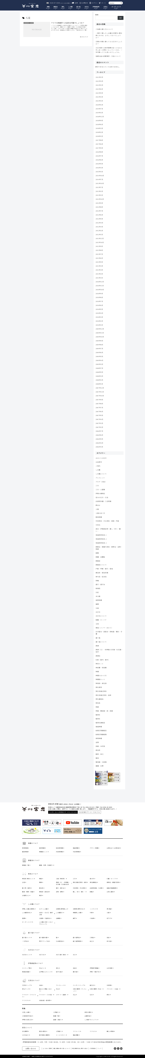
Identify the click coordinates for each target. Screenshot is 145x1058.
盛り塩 (78, 7)
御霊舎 (56, 7)
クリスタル (25, 1000)
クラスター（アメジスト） (29, 996)
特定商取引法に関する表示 (80, 1048)
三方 (74, 878)
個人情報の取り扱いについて (62, 1048)
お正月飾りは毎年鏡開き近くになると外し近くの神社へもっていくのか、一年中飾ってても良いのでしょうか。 (109, 50)
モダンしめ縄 (43, 909)
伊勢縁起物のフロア (35, 963)
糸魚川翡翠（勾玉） (96, 989)
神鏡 (40, 878)
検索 (96, 15)
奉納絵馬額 (25, 972)
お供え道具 (110, 892)
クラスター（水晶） (113, 989)
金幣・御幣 (59, 892)
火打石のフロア (34, 950)
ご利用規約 (92, 1048)
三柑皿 (92, 937)
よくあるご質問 (47, 1048)
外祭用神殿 (76, 852)
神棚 (48, 7)
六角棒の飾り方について (104, 29)
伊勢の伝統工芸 (27, 1019)
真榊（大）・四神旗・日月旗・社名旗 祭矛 (63, 883)
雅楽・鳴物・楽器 (27, 892)
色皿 (108, 937)
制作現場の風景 (44, 1035)
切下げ (109, 918)
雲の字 (92, 878)
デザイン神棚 (94, 848)
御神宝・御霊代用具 (113, 882)
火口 (74, 955)
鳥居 (40, 895)
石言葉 (109, 985)
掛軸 (91, 892)
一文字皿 (25, 941)
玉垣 (23, 882)
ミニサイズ (93, 909)
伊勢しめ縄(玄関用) (28, 909)
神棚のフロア (33, 843)
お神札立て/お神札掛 (113, 848)
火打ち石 (42, 955)
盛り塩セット (26, 937)
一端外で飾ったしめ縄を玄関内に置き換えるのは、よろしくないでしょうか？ (109, 35)
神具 (63, 7)
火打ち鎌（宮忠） (61, 955)
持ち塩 (109, 941)
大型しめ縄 (25, 1012)
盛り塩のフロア (34, 933)
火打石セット (26, 955)
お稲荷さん (25, 895)
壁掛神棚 (25, 852)
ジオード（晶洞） (61, 995)
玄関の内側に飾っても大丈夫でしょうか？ (109, 43)
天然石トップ (26, 985)
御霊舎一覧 (25, 865)
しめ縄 (70, 7)
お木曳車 (109, 968)
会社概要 (25, 1031)
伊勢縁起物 (96, 7)
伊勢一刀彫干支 (95, 972)
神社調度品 (93, 882)
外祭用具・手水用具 (79, 888)
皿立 (91, 941)
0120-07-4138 (53, 803)
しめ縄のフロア (34, 904)
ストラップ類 (26, 968)
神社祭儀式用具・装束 (80, 882)
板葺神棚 (42, 848)
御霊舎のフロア (34, 860)
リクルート (76, 1031)
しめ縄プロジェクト (91, 1019)
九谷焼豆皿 (59, 941)
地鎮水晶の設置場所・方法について (108, 56)
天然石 (105, 7)
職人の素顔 (110, 1031)
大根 (108, 912)
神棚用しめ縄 (77, 912)
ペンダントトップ (78, 985)
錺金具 (41, 888)
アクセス (92, 1031)
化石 (91, 995)
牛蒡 (91, 912)
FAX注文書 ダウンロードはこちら (89, 812)
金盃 (74, 968)
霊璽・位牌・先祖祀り (46, 865)
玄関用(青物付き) (78, 909)
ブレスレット (60, 985)
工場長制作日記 (27, 1016)
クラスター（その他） (46, 995)
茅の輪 (109, 909)
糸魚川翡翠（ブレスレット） (80, 990)
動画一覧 (56, 1016)
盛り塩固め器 (43, 937)
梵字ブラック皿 (44, 941)
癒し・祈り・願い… (79, 892)
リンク (99, 1048)
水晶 (40, 985)
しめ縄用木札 (26, 912)
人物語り (56, 1012)
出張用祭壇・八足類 (96, 888)
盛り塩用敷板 (77, 941)
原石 (108, 995)
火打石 (86, 7)
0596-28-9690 (72, 812)
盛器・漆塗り (57, 1019)
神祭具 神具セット (28, 878)
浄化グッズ (25, 989)
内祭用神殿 (59, 852)
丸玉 (74, 995)
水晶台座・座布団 (44, 1000)
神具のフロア (33, 874)
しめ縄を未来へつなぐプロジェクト (46, 923)
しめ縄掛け (59, 912)
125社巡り (25, 1035)
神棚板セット (43, 852)
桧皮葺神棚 (59, 848)
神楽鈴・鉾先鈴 (44, 892)
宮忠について (27, 1027)
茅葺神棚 (25, 848)
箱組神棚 (75, 848)
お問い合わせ (30, 1048)
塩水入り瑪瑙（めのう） (45, 990)
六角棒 (92, 918)
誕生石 (92, 985)
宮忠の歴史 (88, 1012)
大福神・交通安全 (44, 918)
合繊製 (58, 918)
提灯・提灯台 (60, 888)
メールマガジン (61, 1035)
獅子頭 (75, 972)
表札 (57, 968)
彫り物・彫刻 (26, 888)
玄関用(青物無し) (61, 909)
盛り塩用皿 (76, 937)
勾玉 (57, 989)
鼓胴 (23, 918)
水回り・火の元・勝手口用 (46, 913)
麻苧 (74, 918)
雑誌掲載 (75, 1035)
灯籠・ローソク (111, 878)
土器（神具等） (61, 878)
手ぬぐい (42, 968)
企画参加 (87, 1016)
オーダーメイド (116, 7)
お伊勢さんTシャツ (45, 972)
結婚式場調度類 (111, 888)
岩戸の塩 (59, 972)
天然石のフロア (34, 980)
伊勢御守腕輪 (94, 968)
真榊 (40, 882)
